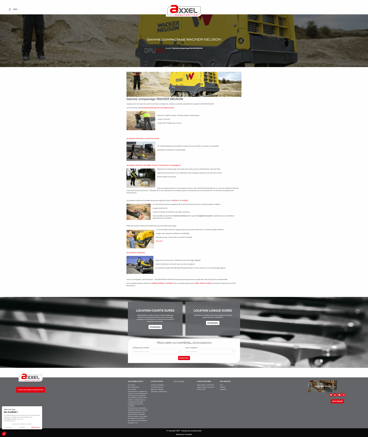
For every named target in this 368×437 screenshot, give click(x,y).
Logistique (223, 389)
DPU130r (185, 200)
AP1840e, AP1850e (157, 283)
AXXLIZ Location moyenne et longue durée (205, 388)
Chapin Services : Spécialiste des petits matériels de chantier (138, 409)
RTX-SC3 (159, 241)
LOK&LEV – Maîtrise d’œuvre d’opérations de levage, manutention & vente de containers (136, 403)
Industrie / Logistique (157, 385)
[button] (4, 433)
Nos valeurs (131, 385)
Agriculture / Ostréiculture (159, 391)
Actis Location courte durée (205, 385)
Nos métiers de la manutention (137, 420)
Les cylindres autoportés (136, 253)
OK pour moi (35, 427)
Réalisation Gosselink (184, 434)
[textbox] (157, 351)
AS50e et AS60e (205, 283)
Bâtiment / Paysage (157, 389)
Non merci (8, 427)
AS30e (196, 283)
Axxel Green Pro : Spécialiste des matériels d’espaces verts (137, 397)
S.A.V (221, 385)
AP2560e (169, 283)
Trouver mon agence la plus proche (31, 390)
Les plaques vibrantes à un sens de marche (143, 138)
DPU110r (175, 200)
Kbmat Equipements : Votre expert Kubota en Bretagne (136, 413)
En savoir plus (155, 327)
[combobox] (157, 351)
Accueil (168, 48)
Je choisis (22, 427)
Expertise (223, 387)
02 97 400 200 (337, 401)
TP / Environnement (157, 387)
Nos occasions (179, 381)
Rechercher (184, 358)
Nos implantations (133, 387)
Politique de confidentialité (191, 431)
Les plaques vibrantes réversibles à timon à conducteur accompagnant (154, 165)
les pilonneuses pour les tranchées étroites (158, 108)
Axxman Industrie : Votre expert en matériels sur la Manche (137, 417)
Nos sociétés (132, 389)
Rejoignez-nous (133, 423)
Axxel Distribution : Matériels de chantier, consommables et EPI (137, 392)
